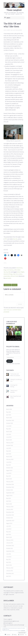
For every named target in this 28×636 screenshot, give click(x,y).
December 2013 (10, 512)
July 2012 (8, 554)
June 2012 (8, 556)
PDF (6, 239)
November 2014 (10, 487)
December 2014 (10, 484)
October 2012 (9, 548)
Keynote (15, 239)
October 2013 (9, 517)
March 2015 (9, 479)
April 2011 (8, 576)
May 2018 (8, 451)
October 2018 (9, 445)
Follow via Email (12, 346)
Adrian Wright (20, 272)
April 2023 (8, 415)
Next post (14, 285)
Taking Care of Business (13, 391)
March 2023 (9, 417)
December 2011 (10, 573)
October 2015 (9, 467)
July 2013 (8, 526)
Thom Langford (14, 10)
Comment (20, 304)
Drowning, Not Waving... (13, 385)
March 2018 (9, 456)
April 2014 (8, 501)
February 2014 (9, 506)
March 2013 (9, 537)
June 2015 (8, 473)
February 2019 (9, 442)
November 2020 (10, 420)
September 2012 (10, 551)
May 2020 (8, 429)
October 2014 (9, 490)
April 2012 (8, 562)
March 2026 (9, 409)
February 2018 (9, 459)
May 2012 (8, 559)
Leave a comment (7, 30)
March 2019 (9, 440)
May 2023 (8, 412)
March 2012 (9, 565)
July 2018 (8, 448)
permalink (8, 278)
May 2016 (8, 465)
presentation (7, 276)
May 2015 (8, 476)
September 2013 (10, 520)
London (20, 274)
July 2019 (8, 434)
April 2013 (8, 534)
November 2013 (10, 515)
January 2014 (9, 509)
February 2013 (9, 540)
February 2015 (9, 481)
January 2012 (9, 570)
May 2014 (8, 498)
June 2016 (8, 462)
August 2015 (9, 470)
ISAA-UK (15, 274)
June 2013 (8, 529)
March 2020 (9, 431)
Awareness (19, 268)
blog (5, 270)
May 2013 (8, 531)
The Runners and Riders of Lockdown (15, 374)
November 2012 (10, 545)
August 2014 (9, 495)
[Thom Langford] (14, 5)
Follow (9, 361)
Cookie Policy (23, 630)
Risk (9, 272)
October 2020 (9, 423)
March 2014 (9, 504)
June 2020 (8, 426)
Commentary (10, 270)
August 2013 (9, 523)
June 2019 (8, 437)
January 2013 (9, 543)
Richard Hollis (14, 276)
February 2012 (9, 568)
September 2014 (10, 492)
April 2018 (8, 454)
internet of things (8, 274)
